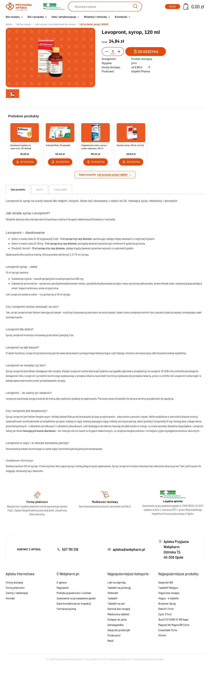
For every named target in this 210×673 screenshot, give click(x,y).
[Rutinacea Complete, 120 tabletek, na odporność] (24, 132)
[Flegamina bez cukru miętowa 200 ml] (95, 132)
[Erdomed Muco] (60, 132)
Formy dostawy (14, 582)
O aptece (62, 582)
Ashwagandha (115, 625)
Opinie (39, 189)
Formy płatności (15, 587)
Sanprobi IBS (165, 582)
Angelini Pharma (140, 71)
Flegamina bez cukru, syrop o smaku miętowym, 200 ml (94, 147)
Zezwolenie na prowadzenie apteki (76, 598)
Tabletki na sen (116, 603)
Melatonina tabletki (118, 614)
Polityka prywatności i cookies (74, 593)
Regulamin (63, 587)
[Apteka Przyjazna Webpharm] (19, 6)
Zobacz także (60, 189)
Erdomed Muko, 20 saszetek (58, 145)
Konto (172, 6)
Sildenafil (112, 593)
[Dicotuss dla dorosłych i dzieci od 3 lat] (131, 132)
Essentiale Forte (167, 630)
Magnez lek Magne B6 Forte (173, 625)
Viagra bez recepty (168, 593)
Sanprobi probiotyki (118, 630)
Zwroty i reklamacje (17, 593)
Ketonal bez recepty (118, 609)
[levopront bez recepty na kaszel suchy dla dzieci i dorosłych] (13, 93)
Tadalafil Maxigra (168, 587)
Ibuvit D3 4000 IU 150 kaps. (173, 619)
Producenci (113, 635)
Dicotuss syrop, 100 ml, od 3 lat (130, 145)
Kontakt (10, 598)
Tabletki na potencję (119, 587)
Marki (110, 640)
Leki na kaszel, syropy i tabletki (112, 174)
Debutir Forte (166, 609)
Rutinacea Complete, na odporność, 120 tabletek (20, 147)
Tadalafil (112, 598)
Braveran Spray (167, 603)
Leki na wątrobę (116, 582)
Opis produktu (18, 189)
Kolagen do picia (116, 619)
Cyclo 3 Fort (165, 614)
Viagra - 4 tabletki (168, 598)
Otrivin (162, 635)
